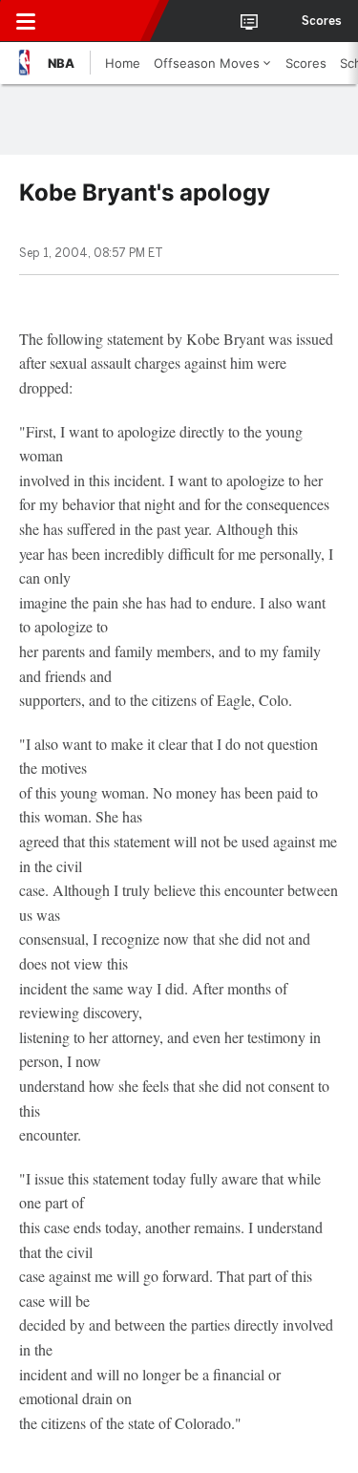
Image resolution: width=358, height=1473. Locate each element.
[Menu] (26, 21)
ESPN (102, 21)
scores (322, 21)
